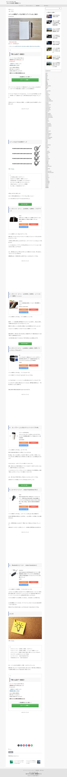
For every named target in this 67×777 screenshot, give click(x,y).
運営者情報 (37, 5)
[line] (32, 745)
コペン (10, 749)
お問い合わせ (46, 5)
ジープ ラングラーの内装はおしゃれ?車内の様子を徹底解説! (56, 57)
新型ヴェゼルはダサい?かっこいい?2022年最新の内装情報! (56, 43)
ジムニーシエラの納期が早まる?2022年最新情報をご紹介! (56, 30)
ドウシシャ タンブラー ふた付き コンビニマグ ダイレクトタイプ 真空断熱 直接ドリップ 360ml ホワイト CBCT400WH (30, 436)
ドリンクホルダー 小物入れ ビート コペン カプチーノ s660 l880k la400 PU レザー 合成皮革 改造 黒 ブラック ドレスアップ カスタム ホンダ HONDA (30, 359)
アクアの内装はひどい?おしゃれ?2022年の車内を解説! (56, 36)
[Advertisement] (25, 116)
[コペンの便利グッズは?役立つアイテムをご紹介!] (26, 745)
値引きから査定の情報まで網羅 (33, 772)
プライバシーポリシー (29, 5)
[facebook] (21, 745)
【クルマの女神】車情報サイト (13, 3)
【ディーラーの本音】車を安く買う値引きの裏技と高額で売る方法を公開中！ (24, 46)
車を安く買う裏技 (24, 204)
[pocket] (24, 745)
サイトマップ (21, 5)
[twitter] (19, 745)
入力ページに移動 (24, 79)
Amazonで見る (24, 224)
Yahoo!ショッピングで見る (24, 226)
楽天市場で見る (33, 224)
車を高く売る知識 (24, 343)
